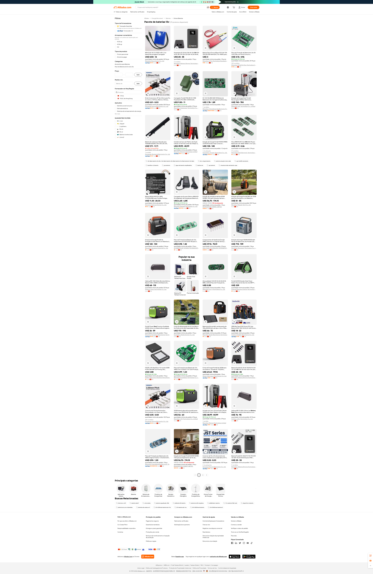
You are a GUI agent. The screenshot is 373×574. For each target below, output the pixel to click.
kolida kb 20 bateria (180, 503)
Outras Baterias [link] (178, 18)
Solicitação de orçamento (182, 524)
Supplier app (179, 556)
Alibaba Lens (128, 556)
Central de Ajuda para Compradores (213, 521)
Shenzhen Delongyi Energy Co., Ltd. (155, 205)
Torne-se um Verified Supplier (240, 532)
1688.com (167, 565)
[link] (370, 555)
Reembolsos (206, 532)
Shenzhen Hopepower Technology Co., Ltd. (186, 108)
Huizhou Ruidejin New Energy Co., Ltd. (242, 335)
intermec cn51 (122, 503)
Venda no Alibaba (236, 521)
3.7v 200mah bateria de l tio (163, 507)
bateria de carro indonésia (125, 507)
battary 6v (200, 165)
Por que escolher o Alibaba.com (127, 521)
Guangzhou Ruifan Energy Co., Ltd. (184, 335)
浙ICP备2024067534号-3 (236, 571)
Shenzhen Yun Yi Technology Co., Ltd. (214, 289)
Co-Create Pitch (122, 524)
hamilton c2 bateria (153, 165)
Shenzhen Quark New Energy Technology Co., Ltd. (215, 335)
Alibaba (146, 18)
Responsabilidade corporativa (126, 528)
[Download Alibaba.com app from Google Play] (248, 556)
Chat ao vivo (206, 524)
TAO (201, 565)
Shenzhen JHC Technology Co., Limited (243, 106)
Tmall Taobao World (177, 565)
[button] (208, 7)
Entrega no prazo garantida (154, 528)
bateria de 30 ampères (197, 503)
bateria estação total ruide (223, 161)
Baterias (168, 18)
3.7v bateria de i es (181, 507)
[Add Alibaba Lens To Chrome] (147, 556)
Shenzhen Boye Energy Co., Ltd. (154, 61)
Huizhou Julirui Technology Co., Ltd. (155, 289)
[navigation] (128, 247)
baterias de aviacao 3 (144, 507)
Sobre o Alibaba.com (124, 517)
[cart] (234, 7)
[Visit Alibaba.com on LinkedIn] (236, 543)
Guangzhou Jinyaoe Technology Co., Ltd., (215, 152)
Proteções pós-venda (152, 532)
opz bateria (212, 165)
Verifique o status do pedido (239, 528)
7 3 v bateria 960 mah (231, 503)
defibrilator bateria (214, 503)
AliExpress (159, 565)
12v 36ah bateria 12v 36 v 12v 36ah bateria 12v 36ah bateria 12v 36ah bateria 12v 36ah (171, 161)
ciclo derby (147, 503)
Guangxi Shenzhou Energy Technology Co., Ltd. (244, 289)
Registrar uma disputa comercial (212, 528)
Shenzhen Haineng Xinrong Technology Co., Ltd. (186, 63)
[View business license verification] (204, 571)
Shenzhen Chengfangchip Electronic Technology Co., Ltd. (215, 109)
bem (138, 75)
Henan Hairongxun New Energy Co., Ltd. (215, 376)
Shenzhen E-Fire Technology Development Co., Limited (215, 61)
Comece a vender (236, 524)
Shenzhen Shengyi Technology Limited (185, 151)
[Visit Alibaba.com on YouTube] (248, 543)
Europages (214, 565)
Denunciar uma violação (210, 541)
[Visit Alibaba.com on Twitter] (240, 543)
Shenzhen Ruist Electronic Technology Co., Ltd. (244, 152)
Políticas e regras (151, 541)
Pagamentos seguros (152, 521)
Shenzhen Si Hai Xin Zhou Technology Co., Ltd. (244, 65)
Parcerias (234, 535)
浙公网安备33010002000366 (218, 571)
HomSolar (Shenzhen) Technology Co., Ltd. (244, 248)
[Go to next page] (206, 475)
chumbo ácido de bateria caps (229, 165)
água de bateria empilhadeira (184, 165)
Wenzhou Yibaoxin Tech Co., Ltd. (241, 205)
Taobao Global (194, 565)
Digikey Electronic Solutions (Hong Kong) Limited (157, 377)
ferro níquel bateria (205, 161)
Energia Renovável (157, 18)
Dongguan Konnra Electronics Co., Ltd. (156, 106)
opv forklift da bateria (242, 161)
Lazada (186, 565)
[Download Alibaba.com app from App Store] (234, 556)
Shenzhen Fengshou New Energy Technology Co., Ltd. (157, 335)
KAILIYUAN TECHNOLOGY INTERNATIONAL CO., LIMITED (215, 248)
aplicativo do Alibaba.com (218, 556)
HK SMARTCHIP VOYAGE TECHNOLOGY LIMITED (186, 248)
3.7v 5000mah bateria (198, 507)
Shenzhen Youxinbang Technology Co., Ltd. (186, 377)
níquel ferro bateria (248, 503)
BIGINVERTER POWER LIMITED (212, 207)
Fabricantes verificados (181, 521)
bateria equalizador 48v (162, 503)
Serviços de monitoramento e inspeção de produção (158, 536)
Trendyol (207, 565)
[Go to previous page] (195, 475)
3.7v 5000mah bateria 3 (216, 507)
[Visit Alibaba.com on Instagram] (244, 543)
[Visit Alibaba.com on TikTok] (251, 543)
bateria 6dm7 (135, 503)
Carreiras (120, 532)
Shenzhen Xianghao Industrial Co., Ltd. (156, 248)
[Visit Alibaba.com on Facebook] (232, 543)
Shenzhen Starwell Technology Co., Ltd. (185, 206)
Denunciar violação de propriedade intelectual (213, 536)
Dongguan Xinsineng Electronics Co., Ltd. (157, 154)
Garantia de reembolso (153, 524)
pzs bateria (167, 165)
